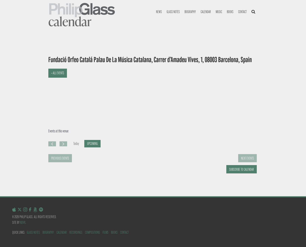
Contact (242, 12)
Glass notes (173, 12)
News (159, 12)
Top (297, 238)
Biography (190, 12)
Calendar (206, 12)
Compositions (92, 232)
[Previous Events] (52, 143)
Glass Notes (33, 232)
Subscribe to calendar (241, 169)
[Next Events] (63, 143)
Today (76, 143)
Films (105, 232)
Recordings (75, 232)
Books (230, 12)
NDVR (23, 222)
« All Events (57, 73)
